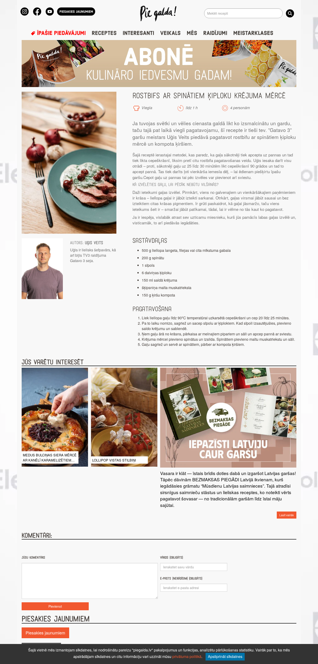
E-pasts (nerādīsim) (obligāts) (181, 578)
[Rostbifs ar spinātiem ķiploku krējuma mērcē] (69, 163)
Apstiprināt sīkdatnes (225, 656)
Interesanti (138, 33)
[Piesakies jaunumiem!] (76, 11)
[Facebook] (37, 11)
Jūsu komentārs (33, 557)
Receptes (104, 33)
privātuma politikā (186, 656)
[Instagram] (24, 11)
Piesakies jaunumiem (45, 633)
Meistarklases (253, 33)
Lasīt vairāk (286, 515)
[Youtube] (50, 11)
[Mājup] (159, 13)
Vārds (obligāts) (171, 557)
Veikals (170, 33)
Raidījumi (215, 33)
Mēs (192, 33)
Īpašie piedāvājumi (60, 33)
